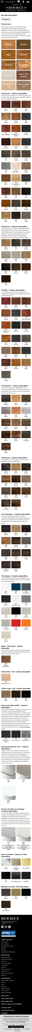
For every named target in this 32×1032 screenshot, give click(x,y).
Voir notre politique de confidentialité (16, 1021)
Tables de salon (5, 990)
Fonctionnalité (26, 1029)
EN (20, 4)
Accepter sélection (23, 1024)
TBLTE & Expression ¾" (7, 959)
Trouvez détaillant (10, 2)
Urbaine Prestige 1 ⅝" (6, 963)
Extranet (15, 4)
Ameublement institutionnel (8, 952)
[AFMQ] (8, 936)
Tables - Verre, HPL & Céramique (11, 1004)
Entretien (3, 948)
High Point (3, 975)
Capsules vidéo (6, 1007)
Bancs (2, 984)
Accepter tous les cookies (16, 1026)
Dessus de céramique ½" (7, 973)
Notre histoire (4, 942)
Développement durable (7, 946)
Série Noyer (5, 995)
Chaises (3, 982)
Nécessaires (17, 1030)
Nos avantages (5, 944)
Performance (17, 1029)
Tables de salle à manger (7, 980)
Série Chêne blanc (7, 1001)
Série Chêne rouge (7, 998)
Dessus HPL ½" (5, 971)
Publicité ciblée (8, 1029)
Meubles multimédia (6, 992)
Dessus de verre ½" (6, 969)
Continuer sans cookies (9, 1024)
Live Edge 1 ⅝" (4, 965)
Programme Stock (5, 957)
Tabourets (3, 986)
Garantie (3, 950)
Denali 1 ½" (4, 961)
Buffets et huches (5, 988)
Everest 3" (3, 967)
